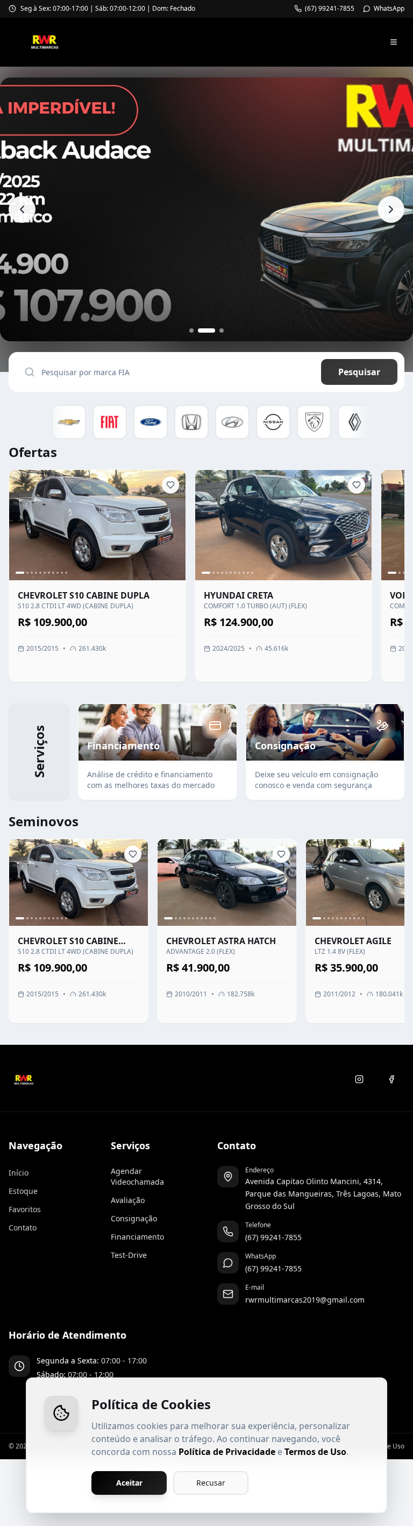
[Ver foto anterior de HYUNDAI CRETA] (208, 525)
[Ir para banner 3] (215, 330)
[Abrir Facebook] (391, 1079)
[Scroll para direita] (384, 424)
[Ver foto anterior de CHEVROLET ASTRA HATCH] (170, 882)
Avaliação (128, 1200)
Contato (23, 1227)
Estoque (23, 1191)
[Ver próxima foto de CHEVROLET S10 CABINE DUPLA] (172, 525)
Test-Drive (129, 1255)
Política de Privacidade (227, 1452)
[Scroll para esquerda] (28, 424)
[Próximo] (399, 935)
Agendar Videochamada (137, 1176)
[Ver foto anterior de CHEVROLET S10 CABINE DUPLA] (22, 525)
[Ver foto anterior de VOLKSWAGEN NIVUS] (394, 525)
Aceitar (129, 1483)
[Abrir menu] (393, 42)
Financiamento (137, 1237)
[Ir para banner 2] (200, 330)
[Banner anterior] (22, 209)
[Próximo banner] (391, 209)
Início (19, 1173)
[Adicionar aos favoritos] (170, 485)
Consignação (134, 1218)
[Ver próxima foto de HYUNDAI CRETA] (358, 525)
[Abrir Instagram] (359, 1079)
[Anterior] (13, 935)
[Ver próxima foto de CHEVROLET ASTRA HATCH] (283, 882)
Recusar (210, 1483)
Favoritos (25, 1209)
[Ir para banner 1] (191, 330)
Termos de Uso (315, 1452)
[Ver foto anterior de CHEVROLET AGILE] (318, 882)
